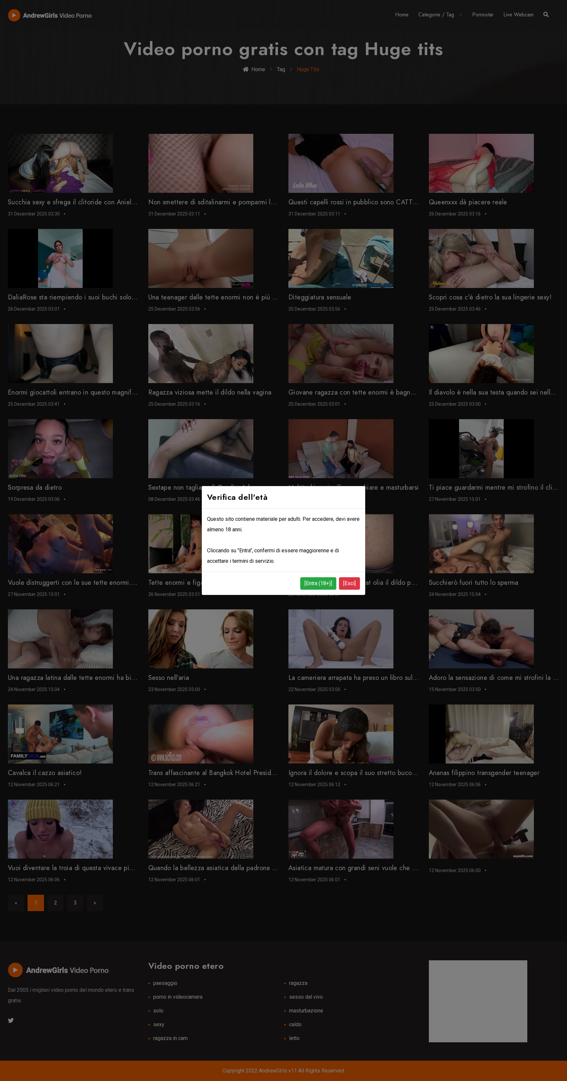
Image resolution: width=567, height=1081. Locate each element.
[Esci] (349, 583)
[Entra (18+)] (318, 583)
